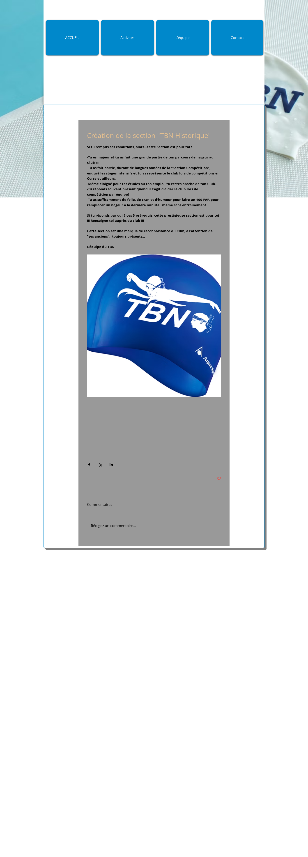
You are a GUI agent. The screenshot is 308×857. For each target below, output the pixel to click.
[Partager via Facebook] (89, 465)
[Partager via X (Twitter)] (100, 465)
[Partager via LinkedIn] (111, 465)
